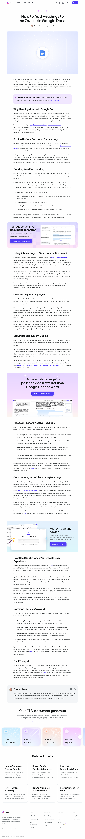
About (59, 816)
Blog (33, 2)
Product (18, 2)
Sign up (75, 2)
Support (60, 827)
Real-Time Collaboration (33, 823)
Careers (61, 823)
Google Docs (42, 11)
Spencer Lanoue (21, 689)
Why (29, 2)
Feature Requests (48, 816)
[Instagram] (11, 829)
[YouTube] (15, 829)
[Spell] (10, 3)
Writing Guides (48, 822)
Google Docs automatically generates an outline (45, 125)
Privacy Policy (75, 816)
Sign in (69, 2)
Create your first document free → (42, 722)
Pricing (24, 2)
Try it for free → (54, 100)
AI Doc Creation (34, 816)
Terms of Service (76, 819)
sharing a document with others (28, 491)
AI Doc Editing (34, 819)
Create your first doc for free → (21, 241)
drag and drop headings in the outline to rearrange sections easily (37, 365)
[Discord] (56, 2)
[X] (63, 2)
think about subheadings (59, 257)
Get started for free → (58, 544)
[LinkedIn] (60, 2)
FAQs (45, 825)
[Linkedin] (71, 689)
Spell (32, 468)
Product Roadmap (49, 819)
